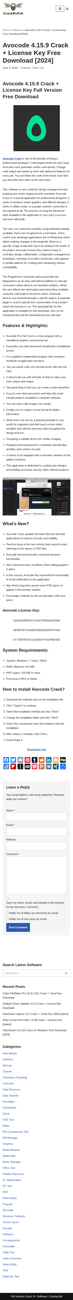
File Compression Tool (15, 1131)
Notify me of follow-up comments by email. (33, 912)
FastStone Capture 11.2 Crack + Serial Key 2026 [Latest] (35, 1013)
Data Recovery (11, 1089)
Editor (6, 1125)
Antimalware (10, 1053)
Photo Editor (10, 1198)
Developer (9, 1101)
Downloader (9, 1107)
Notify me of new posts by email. (28, 918)
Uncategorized (11, 1240)
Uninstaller (9, 1246)
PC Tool (7, 1186)
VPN (5, 1270)
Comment (12, 854)
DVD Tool (8, 1119)
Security (7, 1228)
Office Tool (9, 1167)
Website (11, 839)
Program (8, 1204)
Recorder (8, 1210)
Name (10, 810)
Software (17, 30)
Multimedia (9, 1155)
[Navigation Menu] (60, 9)
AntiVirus (8, 1059)
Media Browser (11, 1149)
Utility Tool (38, 68)
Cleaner (7, 1071)
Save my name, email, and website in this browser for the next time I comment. (35, 904)
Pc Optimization (12, 1179)
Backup (7, 1065)
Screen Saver (11, 1222)
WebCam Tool (11, 1276)
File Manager (10, 1137)
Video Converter (12, 1258)
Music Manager (12, 1161)
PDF (5, 1192)
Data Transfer (10, 1095)
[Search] (67, 8)
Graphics (8, 1143)
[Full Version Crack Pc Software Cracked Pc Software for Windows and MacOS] (13, 8)
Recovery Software (14, 1216)
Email (10, 824)
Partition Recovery (13, 1173)
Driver (6, 1113)
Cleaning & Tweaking (15, 1077)
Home (6, 30)
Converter (8, 1083)
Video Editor (10, 1264)
